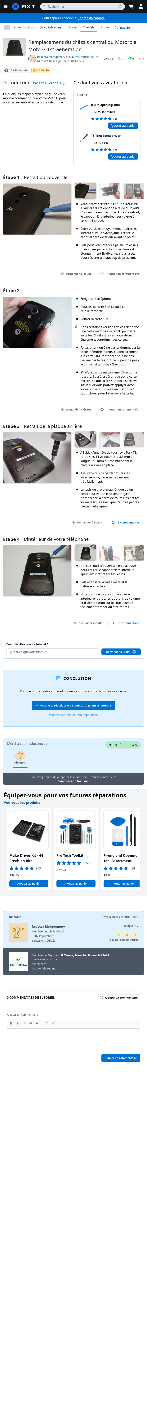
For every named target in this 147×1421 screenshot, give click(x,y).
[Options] (7, 27)
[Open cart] (131, 6)
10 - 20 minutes (19, 70)
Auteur (15, 917)
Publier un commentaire (121, 1058)
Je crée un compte (92, 18)
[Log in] (141, 6)
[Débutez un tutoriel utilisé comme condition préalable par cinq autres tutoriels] (127, 934)
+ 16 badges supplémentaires (122, 939)
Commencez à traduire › (73, 781)
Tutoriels (88, 27)
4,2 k (111, 59)
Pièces (73, 27)
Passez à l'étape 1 (47, 83)
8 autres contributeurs (83, 57)
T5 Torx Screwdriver (106, 136)
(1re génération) (50, 27)
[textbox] (73, 1039)
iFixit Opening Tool (105, 105)
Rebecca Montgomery (51, 57)
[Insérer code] (24, 1023)
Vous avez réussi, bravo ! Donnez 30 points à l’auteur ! (75, 705)
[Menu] (5, 6)
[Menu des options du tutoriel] (138, 27)
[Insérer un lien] (31, 1023)
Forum (104, 27)
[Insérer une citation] (37, 1023)
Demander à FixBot (78, 274)
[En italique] (18, 1023)
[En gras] (11, 1023)
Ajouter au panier (123, 125)
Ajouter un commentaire (119, 639)
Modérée (43, 70)
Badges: (131, 925)
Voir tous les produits (22, 802)
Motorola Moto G (25, 27)
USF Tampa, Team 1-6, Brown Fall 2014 (83, 955)
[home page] (23, 6)
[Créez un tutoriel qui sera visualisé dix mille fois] (135, 934)
